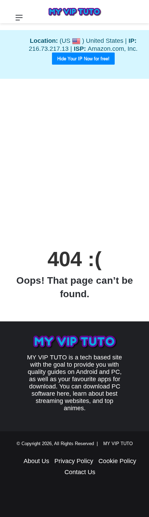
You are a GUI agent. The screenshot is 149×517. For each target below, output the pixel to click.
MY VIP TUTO (119, 443)
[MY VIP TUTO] (74, 11)
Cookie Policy (117, 461)
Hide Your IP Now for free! (83, 58)
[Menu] (19, 20)
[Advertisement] (74, 160)
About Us (36, 461)
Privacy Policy (73, 461)
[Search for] (140, 20)
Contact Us (79, 472)
